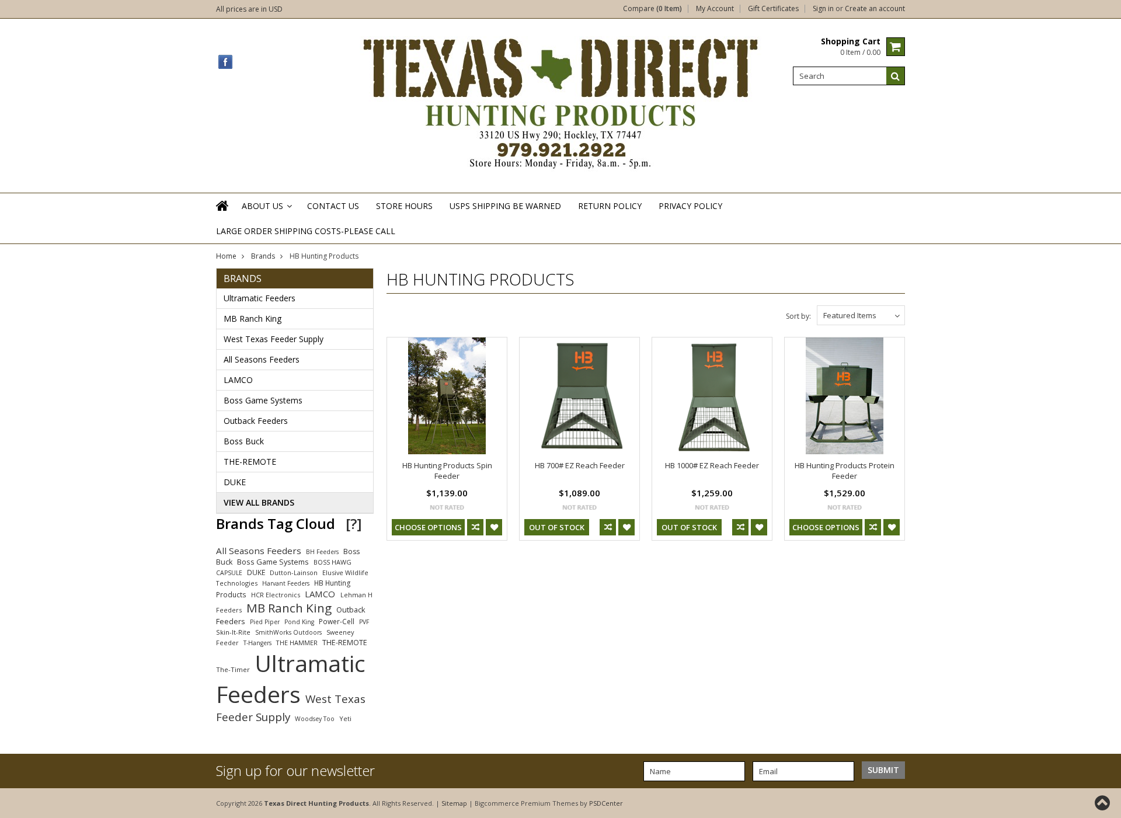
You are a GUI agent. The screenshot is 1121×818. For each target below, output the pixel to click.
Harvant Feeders (285, 583)
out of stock (556, 527)
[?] (354, 523)
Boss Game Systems (263, 400)
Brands (263, 256)
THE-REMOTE (250, 461)
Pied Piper (265, 622)
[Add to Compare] (475, 527)
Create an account (875, 9)
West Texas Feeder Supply (273, 338)
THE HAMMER (297, 642)
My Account (715, 9)
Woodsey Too (315, 719)
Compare (652, 9)
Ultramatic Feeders (259, 298)
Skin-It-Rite (233, 632)
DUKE (235, 482)
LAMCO (238, 379)
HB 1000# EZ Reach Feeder (712, 465)
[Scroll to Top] (1103, 803)
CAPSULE (229, 573)
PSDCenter (606, 803)
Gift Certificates (773, 9)
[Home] (223, 213)
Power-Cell (336, 621)
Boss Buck (244, 441)
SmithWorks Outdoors (288, 632)
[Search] (895, 76)
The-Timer (233, 669)
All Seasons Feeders (262, 359)
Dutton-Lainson (294, 572)
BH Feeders (322, 552)
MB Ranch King (252, 318)
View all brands (259, 502)
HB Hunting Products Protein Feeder (844, 470)
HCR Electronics (275, 594)
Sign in (823, 9)
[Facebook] (225, 62)
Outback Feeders (256, 420)
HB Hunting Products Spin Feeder (447, 470)
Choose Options (428, 527)
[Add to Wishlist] (494, 527)
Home (226, 256)
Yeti (345, 718)
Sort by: (798, 316)
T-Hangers (257, 643)
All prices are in (249, 9)
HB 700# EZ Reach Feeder (580, 465)
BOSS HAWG (332, 562)
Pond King (299, 622)
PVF (364, 622)
